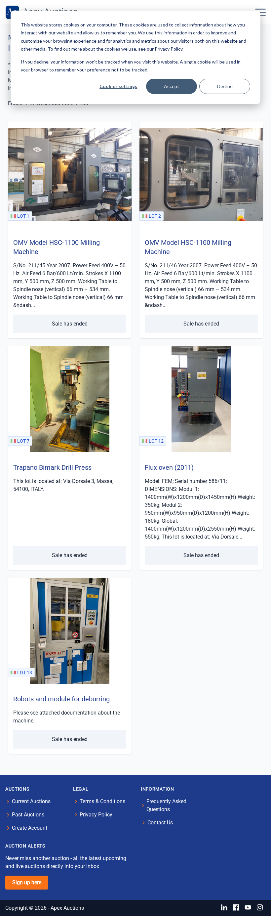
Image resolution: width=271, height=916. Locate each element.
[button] (260, 12)
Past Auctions (28, 814)
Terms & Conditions (102, 801)
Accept (171, 86)
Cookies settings (118, 86)
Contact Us (160, 822)
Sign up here (26, 882)
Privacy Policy (96, 814)
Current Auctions (31, 801)
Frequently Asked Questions (166, 805)
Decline (225, 86)
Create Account (29, 828)
